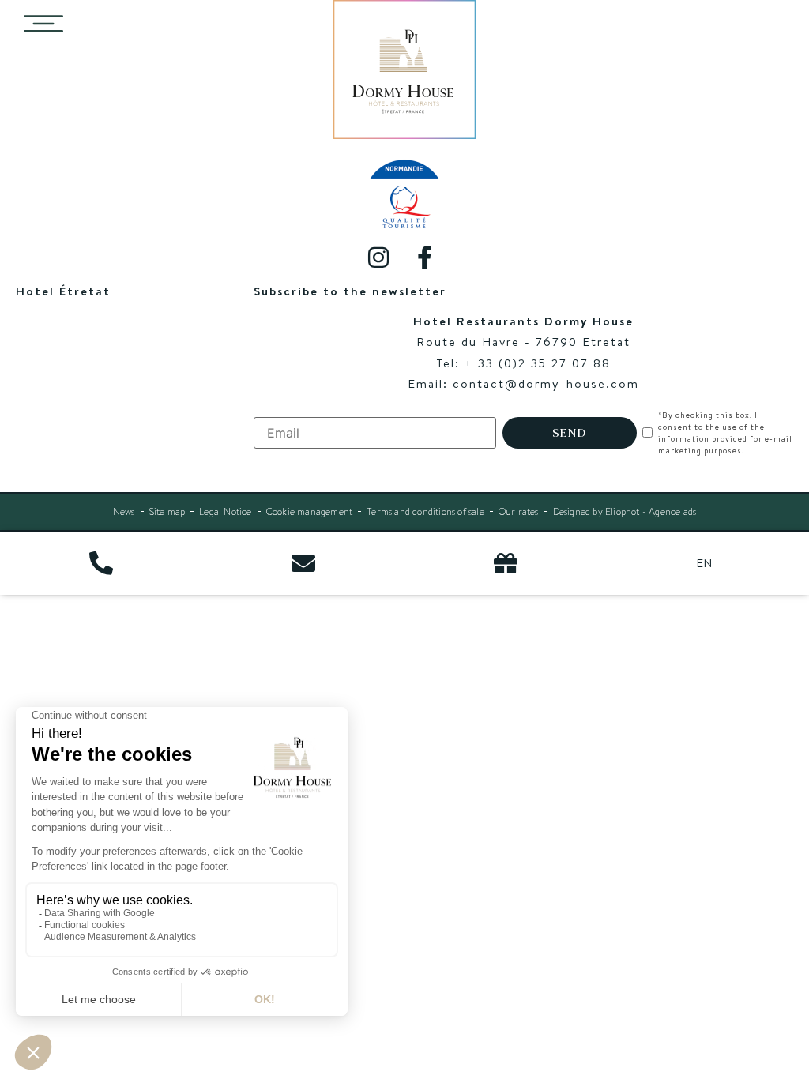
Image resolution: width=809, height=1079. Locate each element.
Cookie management (309, 512)
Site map (167, 512)
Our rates (519, 512)
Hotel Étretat (63, 291)
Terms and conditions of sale (425, 512)
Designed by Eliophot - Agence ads (625, 512)
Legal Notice (225, 512)
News (124, 512)
